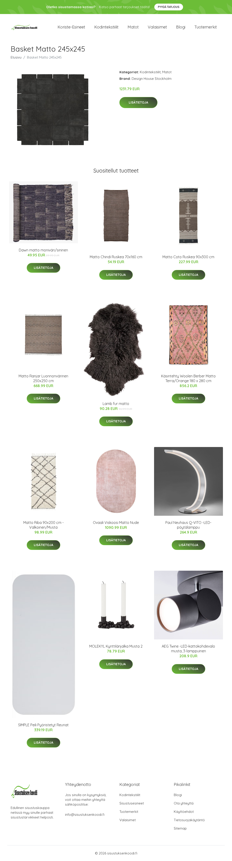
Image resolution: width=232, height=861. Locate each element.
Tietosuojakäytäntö (189, 820)
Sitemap (180, 828)
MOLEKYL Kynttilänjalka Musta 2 (116, 646)
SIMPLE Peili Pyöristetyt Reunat (43, 725)
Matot (133, 27)
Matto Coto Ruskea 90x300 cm (188, 257)
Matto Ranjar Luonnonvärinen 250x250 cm (43, 378)
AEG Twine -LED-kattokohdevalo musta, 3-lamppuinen (188, 648)
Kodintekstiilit (106, 27)
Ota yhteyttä (183, 803)
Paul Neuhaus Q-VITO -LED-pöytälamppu (188, 525)
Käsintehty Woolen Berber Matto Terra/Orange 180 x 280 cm (188, 378)
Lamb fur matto (116, 403)
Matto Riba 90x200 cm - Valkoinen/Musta (43, 525)
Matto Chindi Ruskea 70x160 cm (116, 257)
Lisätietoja (138, 102)
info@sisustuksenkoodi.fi (84, 814)
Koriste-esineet (71, 27)
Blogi (180, 27)
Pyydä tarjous (168, 7)
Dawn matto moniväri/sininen (43, 250)
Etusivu (16, 57)
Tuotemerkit (205, 27)
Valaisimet (157, 27)
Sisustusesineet (131, 803)
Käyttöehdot (184, 811)
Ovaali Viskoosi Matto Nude (116, 522)
